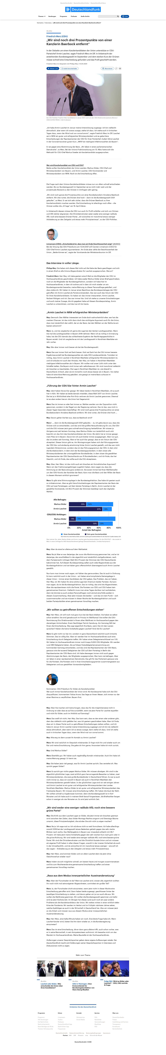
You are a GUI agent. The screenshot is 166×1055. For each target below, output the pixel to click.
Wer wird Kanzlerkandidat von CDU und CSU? (65, 165)
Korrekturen (116, 1026)
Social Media (80, 1019)
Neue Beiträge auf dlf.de (45, 1026)
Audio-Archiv (85, 16)
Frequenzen (62, 1029)
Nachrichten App (63, 1026)
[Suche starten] (118, 16)
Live (126, 16)
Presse (114, 1019)
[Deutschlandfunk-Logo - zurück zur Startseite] (83, 9)
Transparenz (116, 1024)
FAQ (96, 1017)
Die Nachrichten (43, 1022)
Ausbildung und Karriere (120, 1022)
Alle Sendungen (43, 1019)
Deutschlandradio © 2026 (83, 1042)
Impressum (106, 1033)
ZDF (74, 1035)
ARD (70, 1035)
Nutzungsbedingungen (93, 1033)
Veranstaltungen (100, 1022)
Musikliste (98, 1024)
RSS (96, 1026)
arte (86, 1035)
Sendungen (52, 16)
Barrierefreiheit (117, 1029)
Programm (63, 16)
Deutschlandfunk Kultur (81, 3)
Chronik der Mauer (96, 1035)
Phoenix (80, 1035)
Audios (60, 1019)
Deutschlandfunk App (65, 1024)
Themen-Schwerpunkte (45, 1029)
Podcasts (74, 16)
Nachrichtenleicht (43, 1024)
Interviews (48, 23)
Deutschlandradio (66, 3)
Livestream (61, 1017)
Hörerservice (80, 1017)
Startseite (40, 23)
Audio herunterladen (70, 68)
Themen (41, 16)
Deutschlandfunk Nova (98, 3)
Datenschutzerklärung (76, 1033)
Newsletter (98, 1019)
